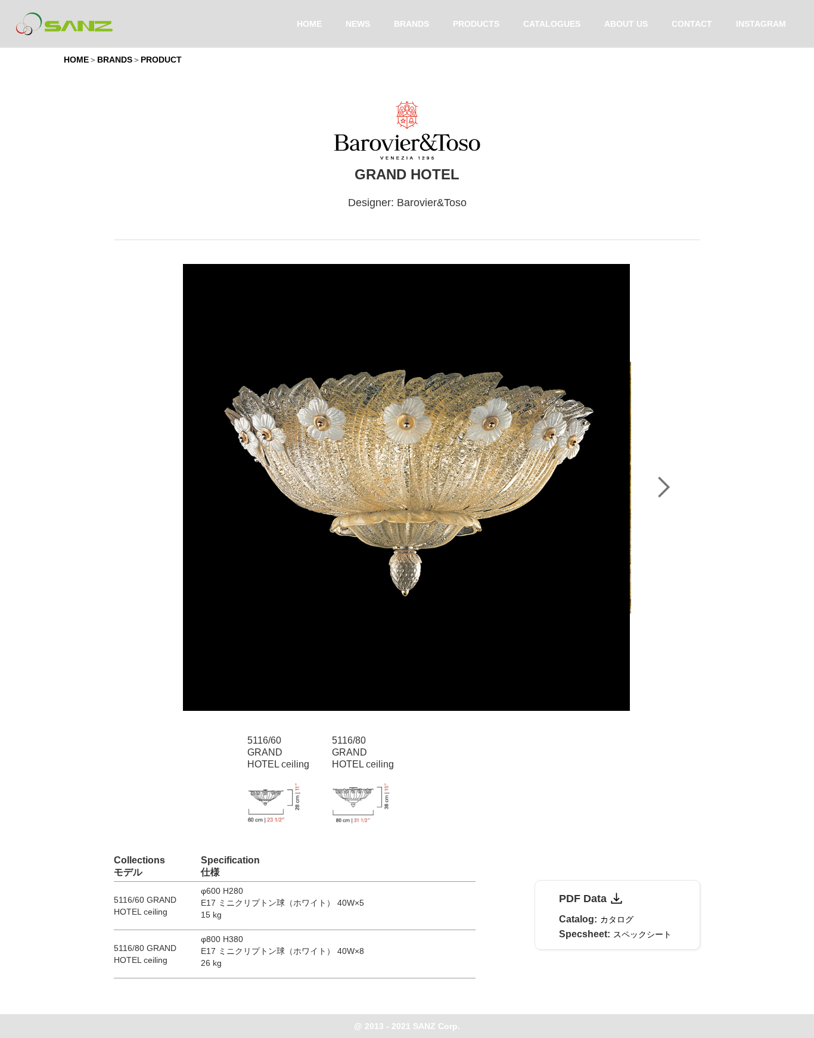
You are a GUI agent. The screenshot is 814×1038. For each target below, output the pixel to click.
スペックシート (642, 934)
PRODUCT (161, 59)
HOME (309, 24)
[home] (64, 24)
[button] (663, 487)
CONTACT (692, 24)
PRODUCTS (476, 24)
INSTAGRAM (761, 24)
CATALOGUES (551, 24)
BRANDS (411, 24)
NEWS (358, 24)
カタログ (616, 919)
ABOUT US (626, 24)
